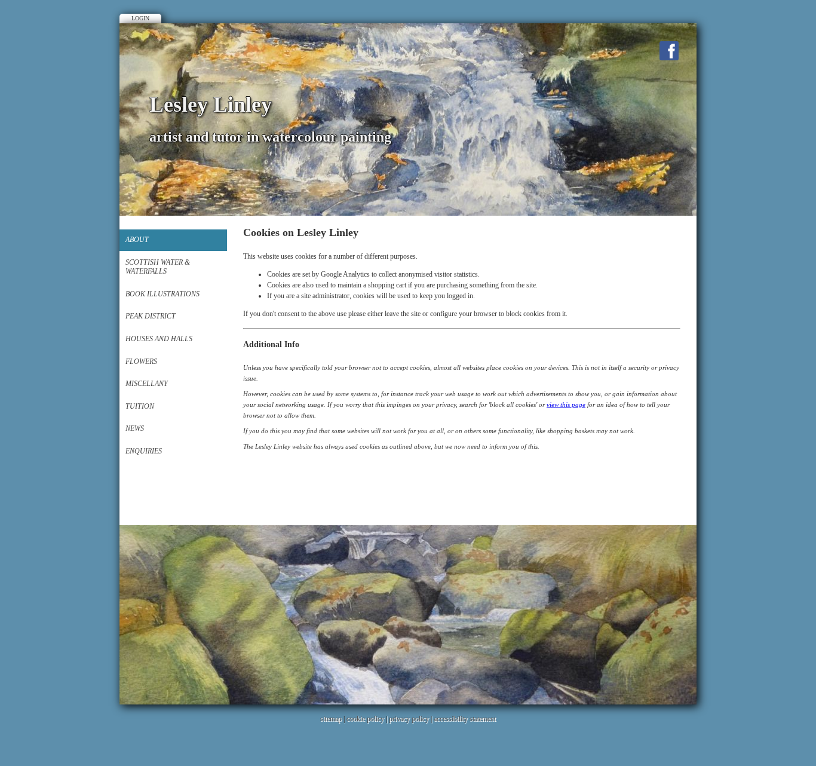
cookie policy (365, 719)
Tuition (139, 406)
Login (140, 18)
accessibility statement (465, 719)
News (134, 428)
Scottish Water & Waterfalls (157, 267)
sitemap (331, 719)
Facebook (669, 50)
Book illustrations (162, 294)
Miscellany (146, 383)
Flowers (141, 361)
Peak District (150, 316)
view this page (566, 404)
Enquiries (143, 451)
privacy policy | (411, 719)
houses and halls (158, 339)
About (137, 239)
